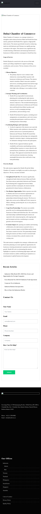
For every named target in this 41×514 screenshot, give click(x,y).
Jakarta (6, 466)
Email (5, 316)
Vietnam (5, 473)
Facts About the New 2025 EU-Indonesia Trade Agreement (21, 279)
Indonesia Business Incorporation (14, 286)
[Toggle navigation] (37, 3)
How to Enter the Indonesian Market (15, 290)
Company (6, 335)
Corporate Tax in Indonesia (12, 283)
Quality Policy (7, 503)
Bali (5, 469)
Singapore (5, 487)
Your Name (7, 307)
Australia (5, 490)
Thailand (5, 476)
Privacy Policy (7, 500)
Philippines (6, 480)
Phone (5, 326)
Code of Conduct (7, 496)
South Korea (6, 483)
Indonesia (5, 463)
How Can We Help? (10, 345)
